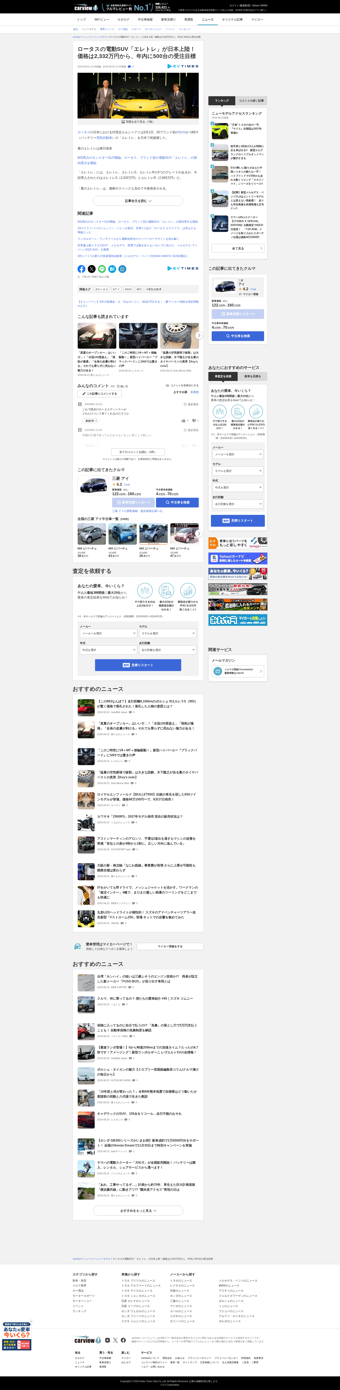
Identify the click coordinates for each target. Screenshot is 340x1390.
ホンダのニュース (181, 1295)
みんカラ (126, 1362)
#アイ (116, 289)
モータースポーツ (84, 1295)
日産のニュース (179, 1290)
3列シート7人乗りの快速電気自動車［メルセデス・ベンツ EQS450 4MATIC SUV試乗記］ (133, 256)
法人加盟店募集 (230, 1362)
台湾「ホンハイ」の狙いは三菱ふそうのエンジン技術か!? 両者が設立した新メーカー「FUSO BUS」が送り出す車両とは (147, 979)
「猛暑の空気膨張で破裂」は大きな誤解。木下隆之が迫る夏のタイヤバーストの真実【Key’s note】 (179, 359)
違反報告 (193, 404)
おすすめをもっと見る (136, 1210)
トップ (81, 19)
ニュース (208, 19)
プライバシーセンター (226, 1358)
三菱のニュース (179, 1300)
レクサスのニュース (182, 1285)
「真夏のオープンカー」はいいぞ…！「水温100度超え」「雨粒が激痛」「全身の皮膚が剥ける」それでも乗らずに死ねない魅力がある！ (97, 361)
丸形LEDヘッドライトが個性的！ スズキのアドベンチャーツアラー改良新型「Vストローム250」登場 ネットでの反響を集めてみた (146, 915)
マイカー (257, 19)
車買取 (188, 19)
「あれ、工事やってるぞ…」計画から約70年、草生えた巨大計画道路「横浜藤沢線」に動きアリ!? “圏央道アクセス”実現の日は (146, 1187)
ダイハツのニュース (182, 1321)
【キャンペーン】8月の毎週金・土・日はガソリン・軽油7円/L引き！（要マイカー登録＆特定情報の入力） (138, 303)
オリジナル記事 (232, 19)
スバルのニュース (181, 1311)
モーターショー (82, 1300)
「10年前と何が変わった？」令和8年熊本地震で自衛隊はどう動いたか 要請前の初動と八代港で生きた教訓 (147, 1094)
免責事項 (258, 1358)
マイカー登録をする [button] (170, 946)
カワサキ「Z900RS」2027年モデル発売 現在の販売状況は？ (140, 816)
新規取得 (245, 5)
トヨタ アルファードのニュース (141, 1285)
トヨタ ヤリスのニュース (136, 1290)
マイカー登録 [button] (250, 294)
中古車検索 (145, 19)
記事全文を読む (136, 201)
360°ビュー (101, 19)
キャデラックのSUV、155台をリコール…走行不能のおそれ (139, 1113)
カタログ (123, 19)
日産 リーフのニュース (135, 1306)
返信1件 (90, 420)
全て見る (238, 248)
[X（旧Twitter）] (115, 1340)
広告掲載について (209, 1362)
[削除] (31, 1321)
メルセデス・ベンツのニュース (238, 1280)
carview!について (150, 1358)
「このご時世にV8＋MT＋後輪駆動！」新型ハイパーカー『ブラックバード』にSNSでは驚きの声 (138, 359)
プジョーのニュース (231, 1311)
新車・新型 (79, 1280)
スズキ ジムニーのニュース (138, 1321)
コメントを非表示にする (185, 385)
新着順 (194, 392)
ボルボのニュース (230, 1321)
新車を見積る (253, 376)
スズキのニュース (181, 1316)
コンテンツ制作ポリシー (154, 1362)
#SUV (128, 289)
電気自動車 (104, 137)
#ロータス (102, 289)
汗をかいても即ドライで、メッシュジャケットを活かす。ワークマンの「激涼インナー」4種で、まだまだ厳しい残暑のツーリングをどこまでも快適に (147, 892)
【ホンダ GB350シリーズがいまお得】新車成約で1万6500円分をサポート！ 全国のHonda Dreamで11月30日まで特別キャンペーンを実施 (148, 1143)
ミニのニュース (228, 1306)
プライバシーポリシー (199, 1358)
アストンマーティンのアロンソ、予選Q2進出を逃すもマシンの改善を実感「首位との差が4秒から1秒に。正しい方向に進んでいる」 (146, 841)
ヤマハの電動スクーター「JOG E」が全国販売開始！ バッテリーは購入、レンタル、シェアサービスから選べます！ (146, 1165)
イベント (78, 1306)
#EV (139, 289)
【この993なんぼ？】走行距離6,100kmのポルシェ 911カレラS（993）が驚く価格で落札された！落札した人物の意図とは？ (147, 704)
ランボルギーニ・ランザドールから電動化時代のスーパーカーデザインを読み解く (128, 238)
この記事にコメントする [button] (102, 393)
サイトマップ (190, 1362)
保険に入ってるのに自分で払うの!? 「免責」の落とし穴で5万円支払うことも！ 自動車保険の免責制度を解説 (147, 1028)
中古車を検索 (180, 502)
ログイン (234, 5)
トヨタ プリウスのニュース (138, 1280)
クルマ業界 (79, 1285)
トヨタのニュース (181, 1280)
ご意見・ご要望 (250, 1362)
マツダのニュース (181, 1306)
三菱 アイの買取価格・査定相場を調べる (137, 510)
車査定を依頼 (223, 376)
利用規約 (246, 1358)
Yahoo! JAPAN (259, 5)
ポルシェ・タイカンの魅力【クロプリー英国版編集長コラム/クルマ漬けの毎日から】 (148, 1072)
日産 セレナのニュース (135, 1300)
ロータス (84, 132)
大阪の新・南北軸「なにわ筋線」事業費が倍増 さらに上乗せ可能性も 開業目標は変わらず (146, 868)
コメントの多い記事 (251, 100)
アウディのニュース (231, 1290)
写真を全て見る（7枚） (140, 121)
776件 (127, 485)
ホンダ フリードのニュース (138, 1316)
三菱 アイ (120, 478)
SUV (182, 132)
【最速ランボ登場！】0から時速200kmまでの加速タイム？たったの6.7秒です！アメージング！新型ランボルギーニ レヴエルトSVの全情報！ (147, 1050)
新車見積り (168, 19)
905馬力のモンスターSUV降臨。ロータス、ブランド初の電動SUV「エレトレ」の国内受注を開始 (138, 221)
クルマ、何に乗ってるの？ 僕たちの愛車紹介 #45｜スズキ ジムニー (145, 998)
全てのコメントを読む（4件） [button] (138, 452)
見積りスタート (142, 665)
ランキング (222, 100)
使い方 (124, 386)
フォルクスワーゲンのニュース (238, 1295)
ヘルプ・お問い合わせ (153, 1366)
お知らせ (180, 1358)
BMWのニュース (229, 1285)
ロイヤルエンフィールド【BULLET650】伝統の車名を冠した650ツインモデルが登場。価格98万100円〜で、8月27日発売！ (146, 797)
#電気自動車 (154, 289)
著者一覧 (175, 1362)
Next (199, 335)
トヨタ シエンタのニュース (138, 1295)
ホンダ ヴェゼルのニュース (138, 1311)
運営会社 (167, 1358)
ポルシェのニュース (231, 1300)
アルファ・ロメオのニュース (237, 1316)
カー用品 (78, 1290)
